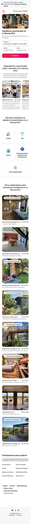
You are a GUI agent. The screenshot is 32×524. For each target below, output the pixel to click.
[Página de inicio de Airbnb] (3, 11)
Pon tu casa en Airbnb (20, 11)
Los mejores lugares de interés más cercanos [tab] (15, 459)
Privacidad (12, 515)
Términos (19, 515)
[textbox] (9, 50)
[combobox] (15, 44)
